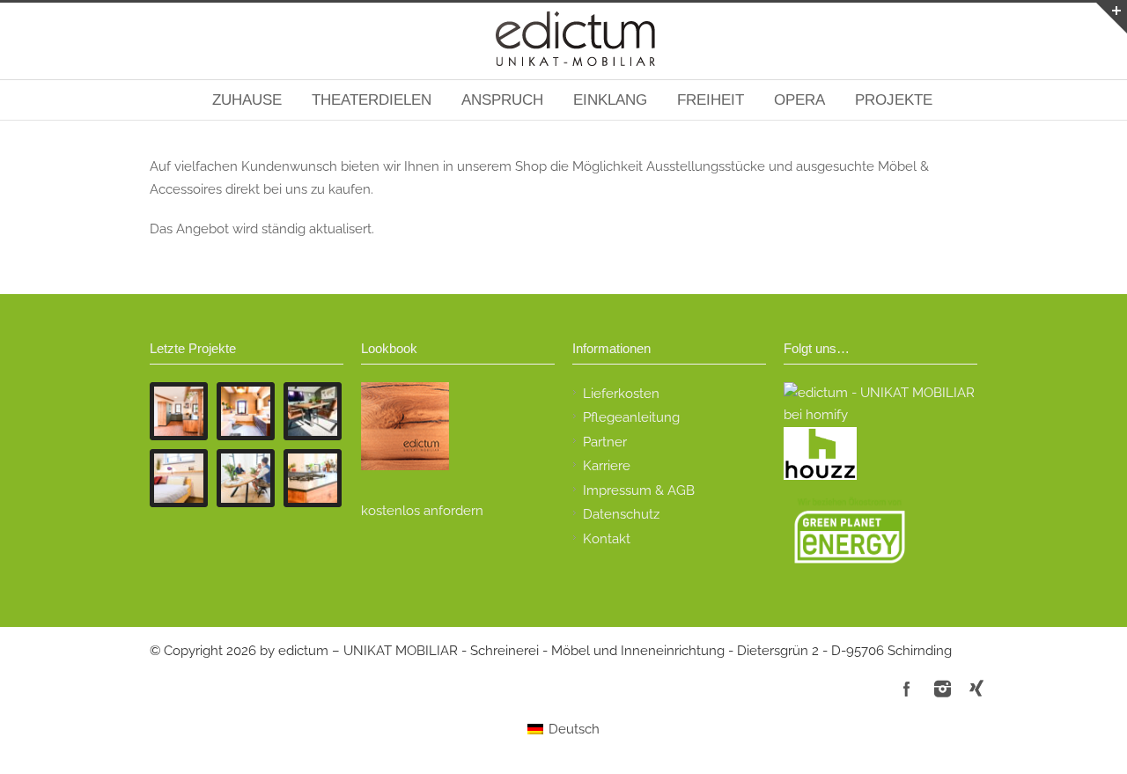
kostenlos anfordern (422, 511)
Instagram (942, 688)
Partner (605, 442)
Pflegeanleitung (631, 417)
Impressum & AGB (639, 490)
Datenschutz (621, 514)
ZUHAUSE (247, 100)
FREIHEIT (710, 100)
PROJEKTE (893, 100)
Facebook (906, 688)
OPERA (799, 100)
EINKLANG (610, 100)
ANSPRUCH (502, 100)
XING (977, 688)
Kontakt (606, 539)
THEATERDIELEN (371, 100)
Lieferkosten (621, 394)
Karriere (606, 466)
